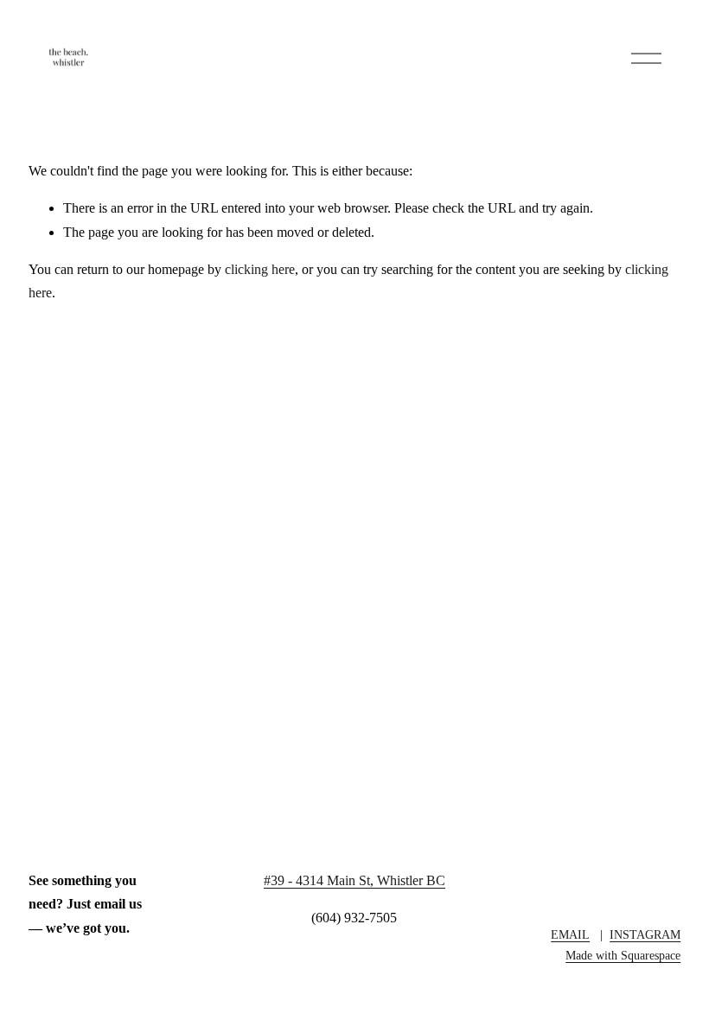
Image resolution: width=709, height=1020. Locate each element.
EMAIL (570, 934)
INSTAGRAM (645, 934)
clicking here (260, 269)
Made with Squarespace (622, 955)
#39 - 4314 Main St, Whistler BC (354, 880)
